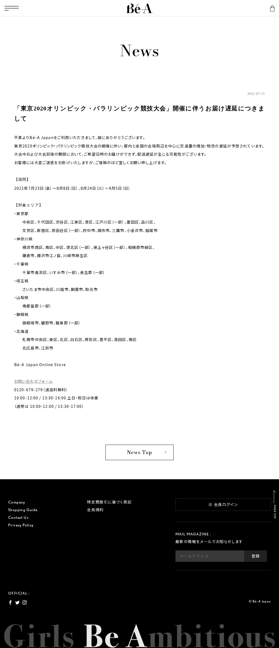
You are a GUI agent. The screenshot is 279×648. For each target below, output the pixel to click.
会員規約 (95, 510)
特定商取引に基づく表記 (109, 502)
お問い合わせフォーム (33, 381)
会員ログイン (226, 504)
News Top (139, 452)
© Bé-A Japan (260, 601)
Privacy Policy (21, 525)
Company (16, 502)
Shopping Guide (23, 510)
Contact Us (18, 517)
